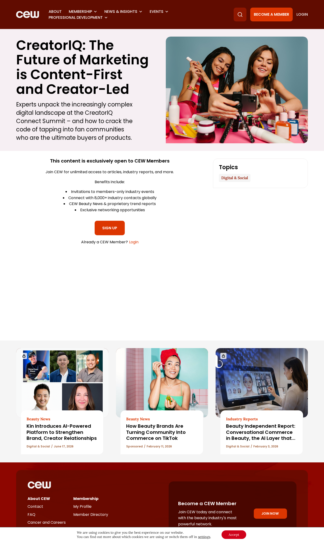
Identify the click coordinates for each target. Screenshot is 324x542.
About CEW (39, 498)
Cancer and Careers (47, 522)
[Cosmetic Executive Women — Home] (27, 14)
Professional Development (76, 17)
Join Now (270, 513)
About (55, 11)
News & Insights (120, 11)
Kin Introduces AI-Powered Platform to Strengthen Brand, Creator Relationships (62, 432)
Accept (234, 534)
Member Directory (90, 514)
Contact (35, 506)
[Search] (240, 14)
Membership (80, 11)
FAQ (31, 514)
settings (204, 537)
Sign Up (109, 228)
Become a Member (271, 14)
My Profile (82, 506)
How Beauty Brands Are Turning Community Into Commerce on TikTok (156, 432)
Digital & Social (234, 177)
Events (156, 11)
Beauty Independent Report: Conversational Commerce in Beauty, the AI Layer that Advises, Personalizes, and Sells (260, 438)
